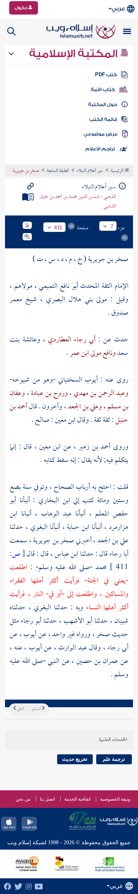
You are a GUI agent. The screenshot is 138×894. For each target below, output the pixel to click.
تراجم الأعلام (100, 149)
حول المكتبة (102, 104)
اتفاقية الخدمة (77, 799)
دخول (21, 7)
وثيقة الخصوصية (115, 799)
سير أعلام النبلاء (90, 171)
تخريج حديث (74, 759)
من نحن (23, 799)
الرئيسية (117, 171)
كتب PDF (106, 74)
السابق (36, 709)
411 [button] (58, 227)
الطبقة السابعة (58, 171)
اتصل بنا (47, 799)
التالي (20, 709)
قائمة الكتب (103, 119)
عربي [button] (118, 8)
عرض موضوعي (101, 134)
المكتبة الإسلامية (74, 53)
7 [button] (111, 226)
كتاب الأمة (103, 89)
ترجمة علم (114, 759)
